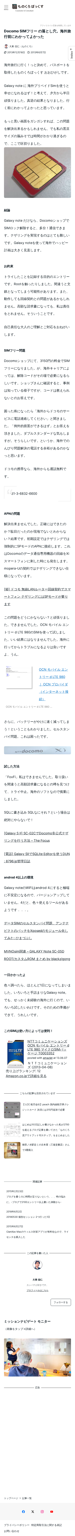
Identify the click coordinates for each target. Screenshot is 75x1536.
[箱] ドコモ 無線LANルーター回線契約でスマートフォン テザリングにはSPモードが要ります (37, 596)
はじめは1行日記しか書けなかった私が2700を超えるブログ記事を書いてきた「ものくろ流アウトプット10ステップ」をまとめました (46, 1130)
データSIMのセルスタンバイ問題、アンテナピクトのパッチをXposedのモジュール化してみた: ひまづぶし (36, 930)
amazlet (48, 1057)
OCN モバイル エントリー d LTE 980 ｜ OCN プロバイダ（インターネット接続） (53, 684)
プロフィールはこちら (37, 1290)
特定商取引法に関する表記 (46, 1524)
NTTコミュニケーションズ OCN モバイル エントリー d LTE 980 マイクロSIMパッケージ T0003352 (48, 1047)
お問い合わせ (11, 1531)
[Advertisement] (37, 1439)
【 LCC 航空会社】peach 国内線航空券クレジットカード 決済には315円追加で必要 (45, 1107)
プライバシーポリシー (16, 1524)
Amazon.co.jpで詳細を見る (26, 1076)
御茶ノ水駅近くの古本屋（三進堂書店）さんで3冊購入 (46, 1147)
